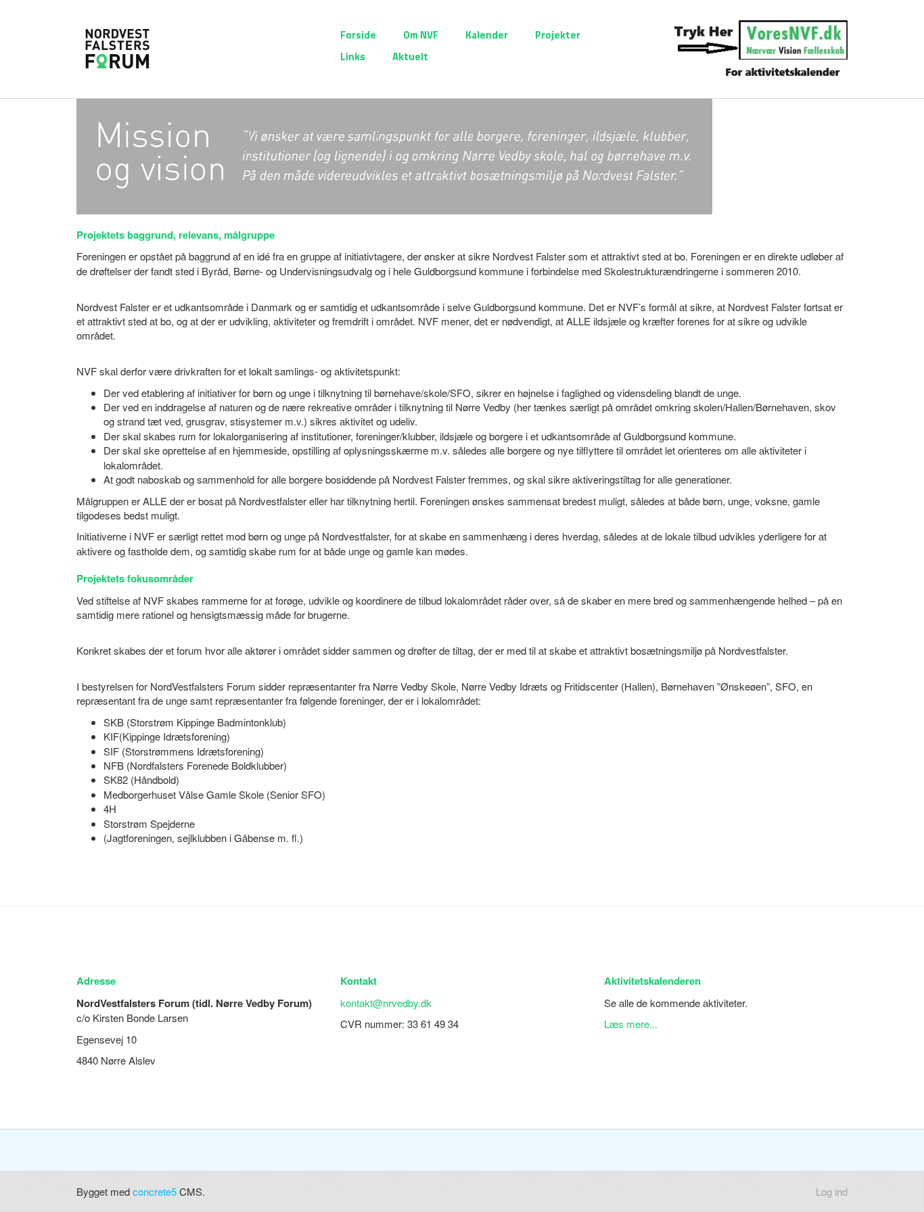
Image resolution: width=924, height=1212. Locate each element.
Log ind (832, 1191)
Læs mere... (630, 1024)
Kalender (486, 35)
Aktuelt (410, 56)
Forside (358, 35)
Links (352, 56)
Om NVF (420, 35)
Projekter (557, 35)
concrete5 (155, 1191)
